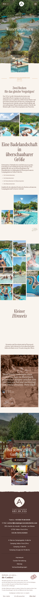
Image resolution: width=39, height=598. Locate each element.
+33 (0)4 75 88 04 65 (22, 520)
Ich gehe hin (20, 460)
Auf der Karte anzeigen (20, 533)
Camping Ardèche (19, 547)
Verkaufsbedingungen (19, 567)
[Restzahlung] (35, 4)
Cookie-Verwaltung (19, 561)
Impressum (19, 557)
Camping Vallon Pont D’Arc (19, 543)
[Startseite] (21, 3)
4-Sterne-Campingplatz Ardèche (19, 540)
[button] (5, 4)
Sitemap (19, 564)
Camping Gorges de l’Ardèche (19, 550)
